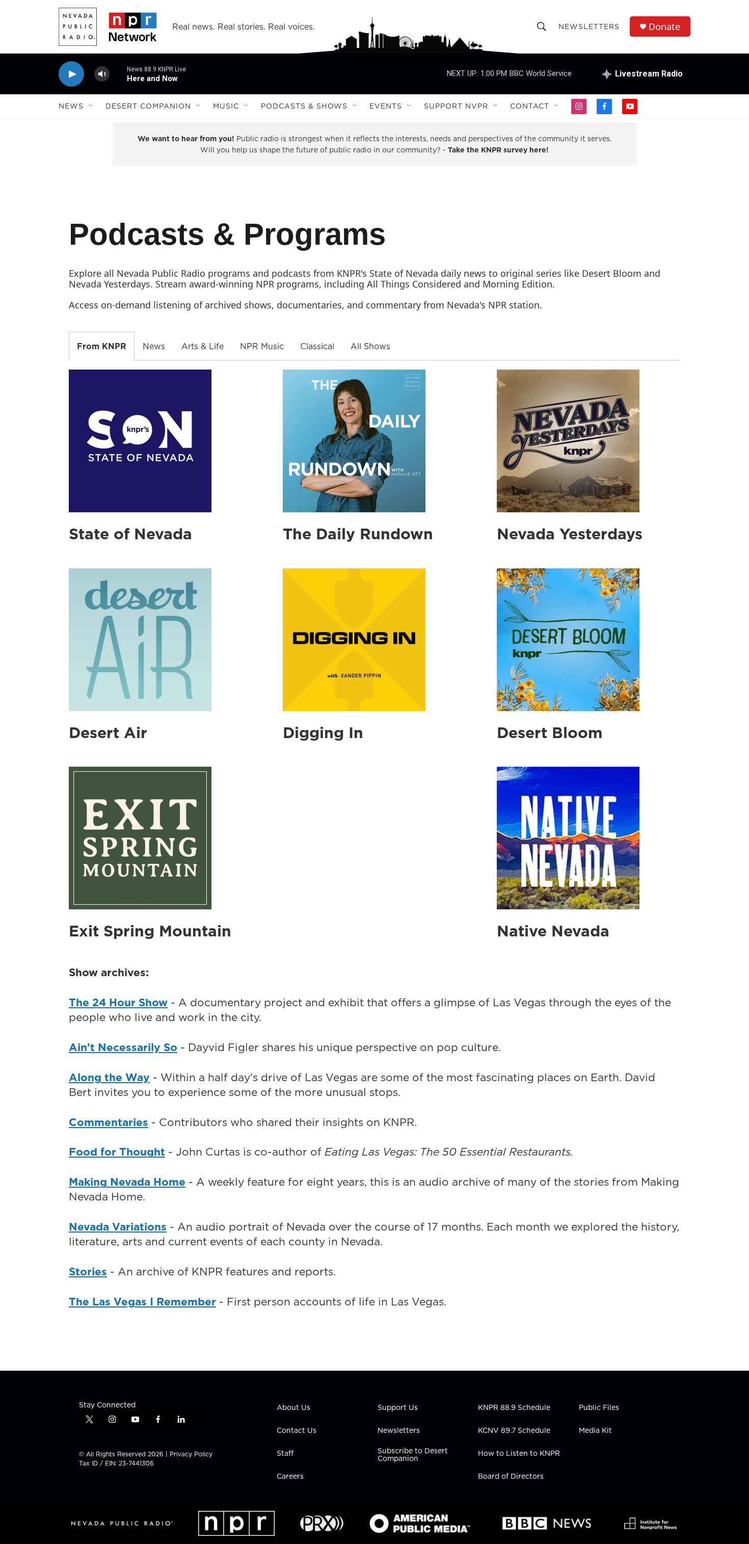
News (71, 106)
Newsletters (589, 26)
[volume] (102, 74)
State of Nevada (130, 533)
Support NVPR (456, 106)
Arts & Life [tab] (202, 346)
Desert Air (108, 732)
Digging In (323, 732)
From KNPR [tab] (101, 346)
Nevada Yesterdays (570, 533)
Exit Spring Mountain (150, 930)
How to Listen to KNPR (519, 1454)
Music (226, 106)
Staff (285, 1454)
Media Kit (595, 1431)
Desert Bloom (550, 732)
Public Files (599, 1408)
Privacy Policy (191, 1454)
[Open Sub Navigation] (91, 106)
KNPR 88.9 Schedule (514, 1408)
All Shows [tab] (370, 346)
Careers (290, 1477)
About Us (293, 1408)
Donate (664, 26)
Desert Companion (148, 106)
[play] (71, 74)
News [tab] (154, 346)
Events (385, 106)
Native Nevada (553, 930)
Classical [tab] (317, 346)
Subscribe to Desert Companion (413, 1455)
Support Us (398, 1408)
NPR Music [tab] (262, 346)
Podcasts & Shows (304, 106)
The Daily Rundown (358, 533)
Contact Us (296, 1431)
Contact (529, 106)
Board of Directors (511, 1477)
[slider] (118, 73)
